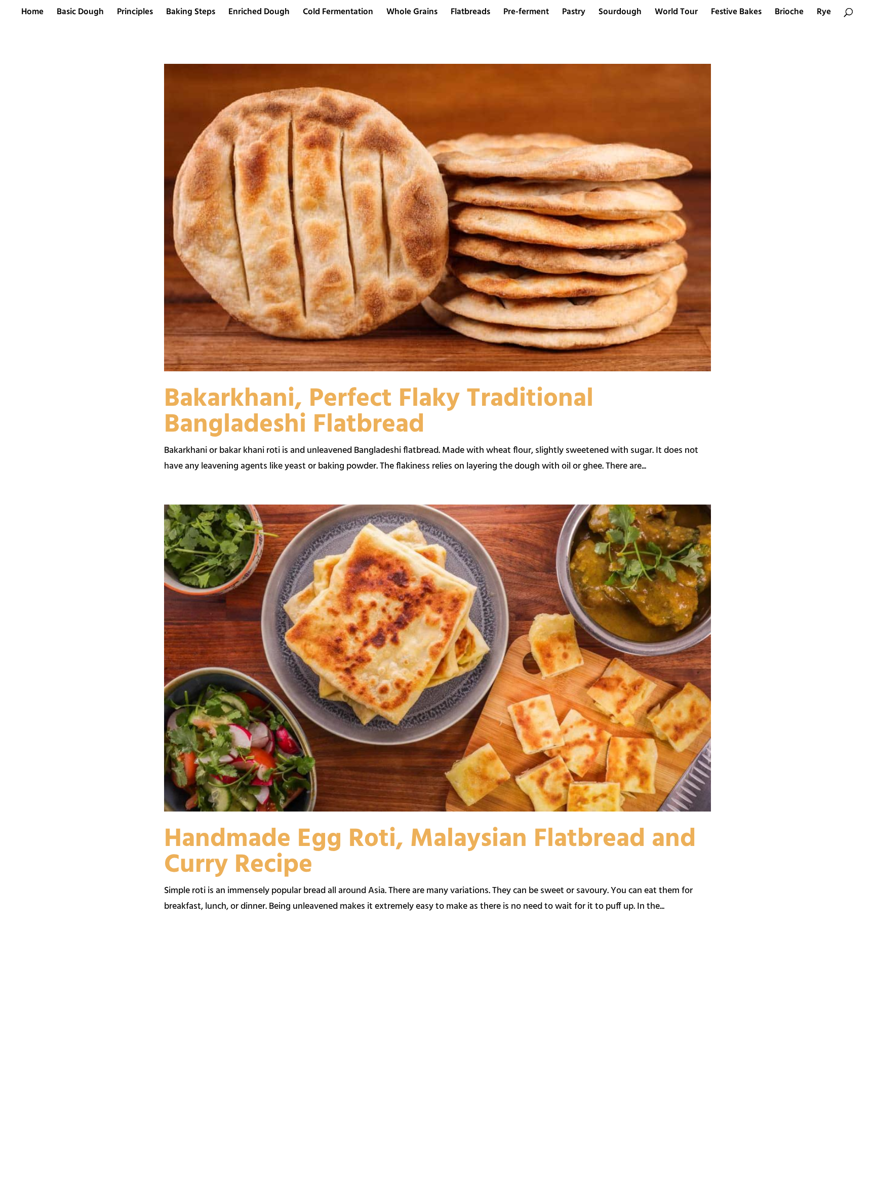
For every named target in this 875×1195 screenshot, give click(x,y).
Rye (824, 14)
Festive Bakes (736, 14)
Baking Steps (190, 14)
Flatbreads (470, 14)
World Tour (676, 14)
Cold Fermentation (338, 14)
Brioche (789, 14)
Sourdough (620, 14)
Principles (135, 14)
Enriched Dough (259, 14)
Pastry (573, 14)
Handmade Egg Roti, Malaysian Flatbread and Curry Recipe (430, 852)
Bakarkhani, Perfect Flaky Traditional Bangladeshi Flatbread (378, 412)
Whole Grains (411, 14)
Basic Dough (80, 14)
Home (32, 14)
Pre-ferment (526, 14)
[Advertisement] (293, 1069)
